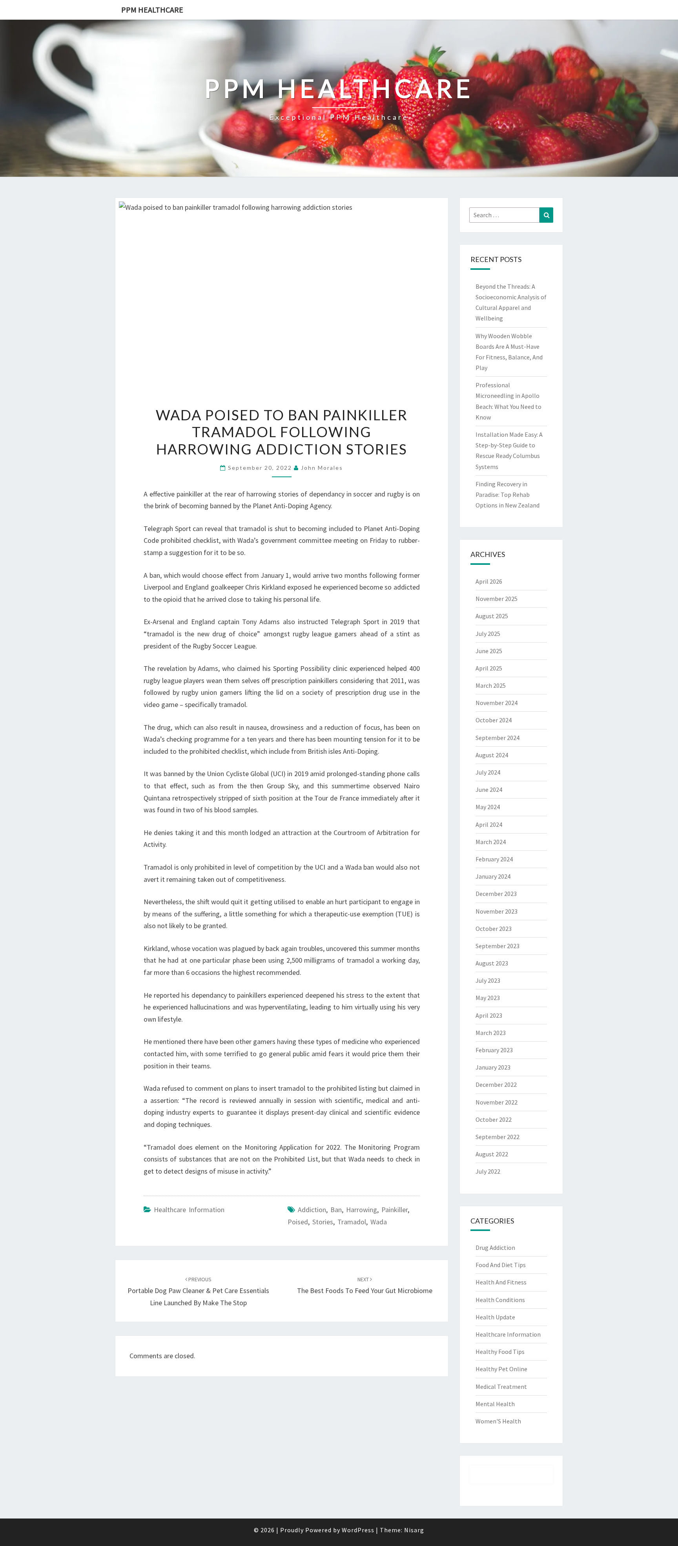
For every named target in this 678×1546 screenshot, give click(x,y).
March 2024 (491, 842)
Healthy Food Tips (500, 1351)
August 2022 (492, 1154)
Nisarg (414, 1530)
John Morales (322, 467)
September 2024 (497, 738)
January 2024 (493, 876)
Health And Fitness (501, 1282)
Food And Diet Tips (501, 1265)
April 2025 (489, 668)
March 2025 (491, 685)
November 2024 (497, 703)
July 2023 (488, 980)
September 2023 (497, 946)
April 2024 (489, 824)
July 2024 (488, 772)
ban (336, 1209)
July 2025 (488, 633)
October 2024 (494, 720)
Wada (378, 1221)
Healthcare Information (189, 1209)
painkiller (394, 1209)
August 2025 (492, 616)
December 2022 (496, 1084)
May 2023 (488, 998)
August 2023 (492, 963)
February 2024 (494, 859)
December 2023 (496, 894)
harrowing (361, 1209)
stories (322, 1221)
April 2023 (489, 1015)
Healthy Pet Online (501, 1369)
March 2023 (491, 1033)
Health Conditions (500, 1300)
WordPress (358, 1530)
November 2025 (497, 599)
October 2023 (494, 928)
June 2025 (489, 651)
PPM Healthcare (152, 10)
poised (298, 1221)
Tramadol (351, 1221)
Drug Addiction (495, 1247)
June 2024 (489, 789)
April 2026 (489, 581)
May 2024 (488, 807)
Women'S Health (498, 1421)
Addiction (312, 1209)
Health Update (495, 1317)
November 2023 (497, 911)
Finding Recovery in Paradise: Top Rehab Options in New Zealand (507, 494)
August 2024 (492, 755)
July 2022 (488, 1171)
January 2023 (493, 1067)
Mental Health (495, 1404)
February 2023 (494, 1050)
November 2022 (497, 1102)
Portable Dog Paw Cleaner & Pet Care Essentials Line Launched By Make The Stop (198, 1291)
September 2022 (497, 1137)
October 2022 (494, 1119)
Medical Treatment (501, 1386)
